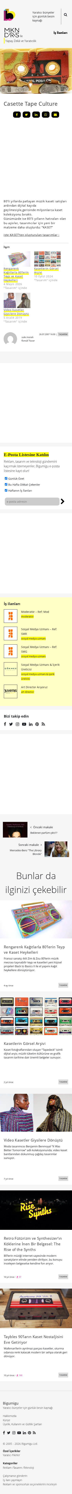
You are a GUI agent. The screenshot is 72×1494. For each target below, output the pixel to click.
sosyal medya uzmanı (33, 638)
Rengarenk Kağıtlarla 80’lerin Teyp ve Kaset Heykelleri (16, 274)
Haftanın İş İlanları (20, 490)
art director (27, 692)
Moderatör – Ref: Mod (35, 612)
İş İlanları (60, 33)
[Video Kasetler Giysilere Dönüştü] (17, 300)
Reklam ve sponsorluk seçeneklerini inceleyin (30, 1484)
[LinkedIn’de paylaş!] (36, 115)
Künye (6, 1420)
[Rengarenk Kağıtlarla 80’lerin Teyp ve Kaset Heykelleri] (36, 919)
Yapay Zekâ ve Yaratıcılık (20, 41)
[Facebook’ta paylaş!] (17, 115)
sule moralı (27, 337)
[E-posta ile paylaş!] (55, 115)
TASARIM (63, 334)
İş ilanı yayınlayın (12, 1480)
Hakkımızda (9, 1416)
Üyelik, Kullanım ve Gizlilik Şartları (22, 1424)
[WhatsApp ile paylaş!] (46, 115)
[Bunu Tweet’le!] (26, 115)
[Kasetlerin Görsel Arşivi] (47, 258)
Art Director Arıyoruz (34, 687)
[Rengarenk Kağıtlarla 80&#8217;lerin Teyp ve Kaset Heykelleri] (17, 258)
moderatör (27, 616)
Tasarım (17, 1467)
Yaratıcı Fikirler (11, 1455)
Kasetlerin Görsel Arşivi (46, 270)
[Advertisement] (36, 553)
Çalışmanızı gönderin (15, 1476)
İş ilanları (12, 603)
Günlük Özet (16, 478)
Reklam (7, 1467)
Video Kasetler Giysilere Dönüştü (16, 312)
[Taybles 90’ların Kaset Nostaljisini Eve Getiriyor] (36, 1308)
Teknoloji (29, 1467)
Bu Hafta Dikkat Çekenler (24, 484)
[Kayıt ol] (62, 501)
